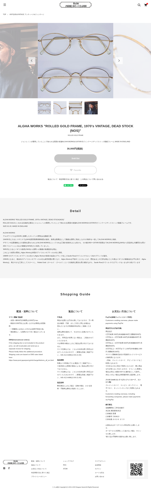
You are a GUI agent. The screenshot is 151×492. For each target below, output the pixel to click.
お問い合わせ (99, 476)
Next (119, 60)
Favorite (77, 170)
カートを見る (99, 473)
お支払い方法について (39, 469)
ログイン (98, 469)
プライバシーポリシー (39, 476)
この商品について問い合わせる (91, 179)
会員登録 (98, 465)
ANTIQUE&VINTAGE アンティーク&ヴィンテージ (27, 14)
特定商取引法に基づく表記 (69, 179)
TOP (4, 14)
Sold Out (75, 158)
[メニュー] (4, 4)
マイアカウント (100, 461)
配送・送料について (38, 461)
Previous (31, 60)
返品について (53, 179)
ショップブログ (68, 461)
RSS (64, 465)
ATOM (65, 469)
